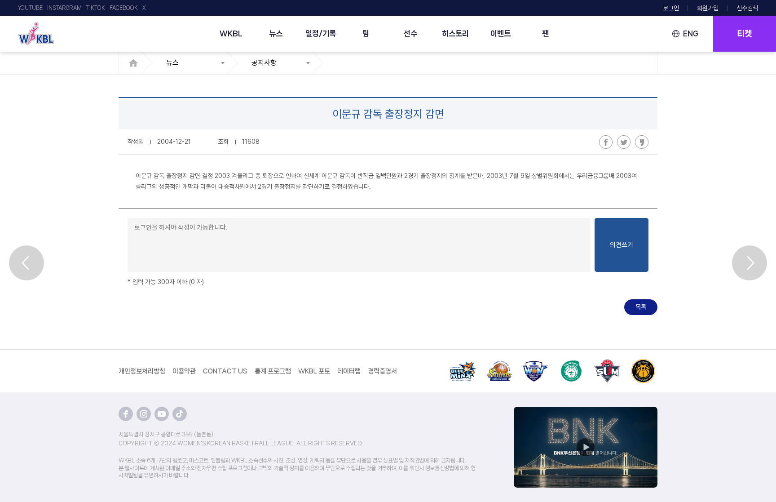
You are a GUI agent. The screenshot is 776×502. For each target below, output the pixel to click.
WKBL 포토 (314, 371)
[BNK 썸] (607, 364)
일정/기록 (320, 33)
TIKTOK (95, 7)
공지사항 (264, 62)
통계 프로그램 (273, 371)
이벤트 (500, 33)
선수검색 (747, 8)
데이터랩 (349, 371)
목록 (640, 307)
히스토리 (455, 33)
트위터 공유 (623, 142)
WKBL (231, 33)
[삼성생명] (463, 364)
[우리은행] (535, 364)
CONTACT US (225, 371)
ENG (690, 33)
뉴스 (275, 33)
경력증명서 (382, 371)
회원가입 (708, 8)
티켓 (744, 33)
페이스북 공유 (606, 142)
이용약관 (184, 371)
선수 (410, 33)
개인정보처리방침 (142, 371)
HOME (136, 63)
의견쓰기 (621, 245)
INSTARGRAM (64, 7)
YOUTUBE (30, 7)
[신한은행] (499, 364)
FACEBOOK (124, 7)
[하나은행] (571, 364)
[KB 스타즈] (643, 364)
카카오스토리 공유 (641, 142)
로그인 (671, 8)
